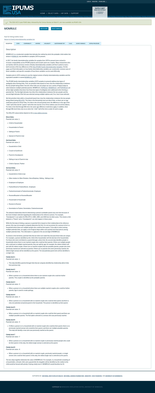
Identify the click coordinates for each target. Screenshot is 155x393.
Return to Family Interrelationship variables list (19, 39)
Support (75, 13)
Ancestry (88, 376)
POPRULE (44, 88)
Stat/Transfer (97, 376)
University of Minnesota (113, 376)
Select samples (56, 28)
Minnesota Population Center (73, 387)
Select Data (53, 13)
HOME (42, 13)
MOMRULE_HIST (30, 77)
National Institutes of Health (52, 376)
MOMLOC (15, 56)
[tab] (9, 43)
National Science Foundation (74, 376)
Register (94, 1)
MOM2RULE (52, 88)
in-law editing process (40, 113)
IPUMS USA (3, 4)
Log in (89, 1)
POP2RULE (64, 88)
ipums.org (102, 1)
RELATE (21, 100)
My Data (64, 13)
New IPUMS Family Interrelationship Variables (47, 67)
